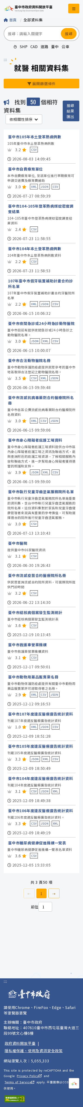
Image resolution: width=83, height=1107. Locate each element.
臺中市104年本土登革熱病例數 (34, 248)
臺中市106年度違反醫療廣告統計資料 (40, 810)
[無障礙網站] (15, 1098)
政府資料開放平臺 (20, 1043)
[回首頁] (28, 8)
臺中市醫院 (17, 543)
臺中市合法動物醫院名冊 (29, 360)
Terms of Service (18, 1082)
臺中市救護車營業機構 (27, 644)
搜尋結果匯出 (70, 111)
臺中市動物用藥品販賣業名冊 (33, 677)
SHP (23, 46)
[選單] (73, 8)
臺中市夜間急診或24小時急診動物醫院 (41, 323)
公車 (65, 46)
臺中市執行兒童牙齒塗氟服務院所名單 (41, 491)
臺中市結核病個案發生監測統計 (35, 612)
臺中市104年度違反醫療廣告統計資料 (40, 778)
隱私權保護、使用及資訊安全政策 (34, 1050)
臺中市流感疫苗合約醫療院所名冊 (37, 575)
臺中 (55, 46)
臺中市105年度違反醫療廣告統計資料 (40, 746)
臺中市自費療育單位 (25, 169)
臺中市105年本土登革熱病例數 (34, 136)
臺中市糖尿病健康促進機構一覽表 (37, 843)
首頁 (13, 20)
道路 (44, 46)
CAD (34, 46)
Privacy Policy (28, 1076)
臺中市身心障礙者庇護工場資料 (35, 440)
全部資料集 (33, 20)
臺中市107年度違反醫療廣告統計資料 (40, 714)
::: (5, 59)
